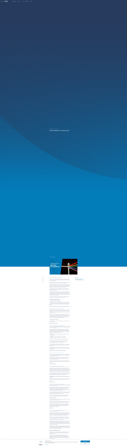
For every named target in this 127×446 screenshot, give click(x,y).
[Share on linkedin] (43, 277)
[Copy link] (43, 282)
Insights (27, 1)
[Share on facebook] (43, 279)
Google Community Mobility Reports (60, 308)
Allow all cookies (85, 441)
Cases (23, 1)
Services (19, 1)
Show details (46, 444)
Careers (31, 1)
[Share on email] (43, 280)
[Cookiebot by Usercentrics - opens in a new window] (40, 444)
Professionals (14, 1)
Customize (85, 443)
